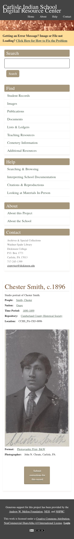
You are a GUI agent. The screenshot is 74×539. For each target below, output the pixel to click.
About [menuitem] (43, 16)
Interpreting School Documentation (31, 177)
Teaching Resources (21, 135)
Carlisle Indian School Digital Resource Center (32, 6)
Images (12, 103)
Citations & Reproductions (25, 184)
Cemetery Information (22, 142)
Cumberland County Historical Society (41, 316)
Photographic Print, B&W (31, 449)
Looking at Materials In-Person (28, 192)
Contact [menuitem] (67, 16)
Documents (15, 119)
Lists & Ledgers (18, 127)
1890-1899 (28, 310)
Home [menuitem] (31, 16)
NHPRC (60, 511)
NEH (47, 511)
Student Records (18, 95)
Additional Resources (22, 150)
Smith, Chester (24, 300)
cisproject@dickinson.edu (21, 265)
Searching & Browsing (23, 169)
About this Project (19, 213)
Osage (19, 305)
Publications (15, 111)
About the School (19, 221)
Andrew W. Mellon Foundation (26, 511)
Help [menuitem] (54, 16)
